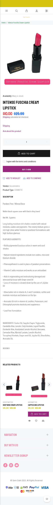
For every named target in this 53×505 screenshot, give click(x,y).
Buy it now (26, 169)
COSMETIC (18, 190)
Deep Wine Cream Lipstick (12, 405)
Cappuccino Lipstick (36, 405)
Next (49, 384)
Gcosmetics (32, 402)
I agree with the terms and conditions (21, 161)
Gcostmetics (14, 186)
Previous (4, 384)
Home (3, 23)
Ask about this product (12, 131)
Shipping (6, 117)
